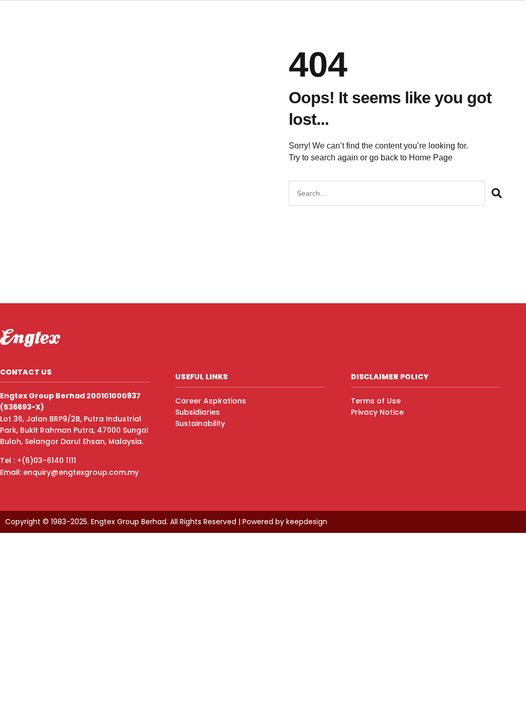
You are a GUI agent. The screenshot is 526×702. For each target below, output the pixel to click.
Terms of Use (376, 401)
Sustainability (200, 423)
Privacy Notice (377, 412)
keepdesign (306, 521)
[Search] (496, 193)
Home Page (431, 157)
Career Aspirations (210, 401)
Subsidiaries (197, 412)
